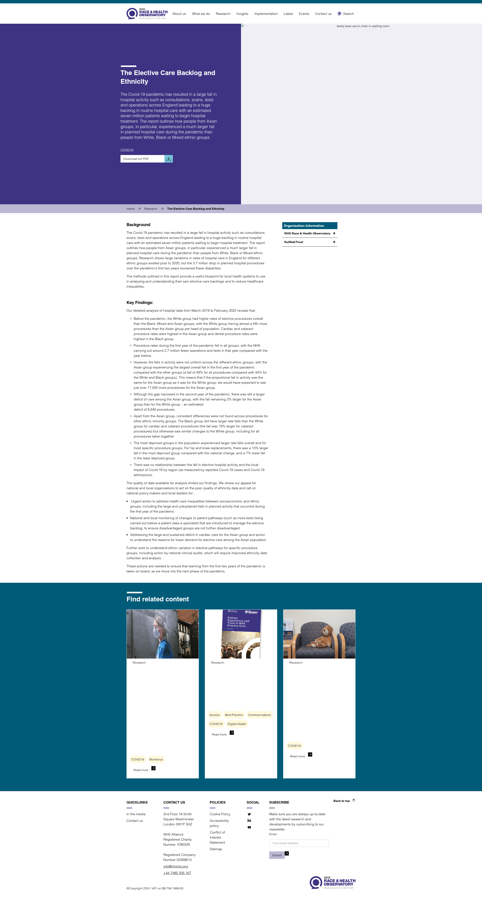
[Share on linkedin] (249, 821)
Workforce (156, 759)
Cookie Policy (220, 814)
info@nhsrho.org (175, 866)
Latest (288, 13)
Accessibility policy (219, 823)
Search (348, 13)
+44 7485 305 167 (177, 873)
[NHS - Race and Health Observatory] (147, 13)
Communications (259, 715)
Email (273, 834)
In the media (136, 814)
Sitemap (216, 849)
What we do (201, 13)
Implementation (266, 13)
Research (223, 13)
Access (215, 715)
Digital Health (237, 724)
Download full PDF (136, 159)
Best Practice (234, 715)
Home (131, 208)
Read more (140, 770)
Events (304, 13)
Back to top (341, 801)
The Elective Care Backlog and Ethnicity (195, 208)
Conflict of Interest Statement (217, 837)
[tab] (135, 208)
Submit (277, 855)
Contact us (323, 13)
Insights (242, 13)
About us (179, 13)
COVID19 (126, 150)
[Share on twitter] (249, 814)
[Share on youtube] (249, 827)
